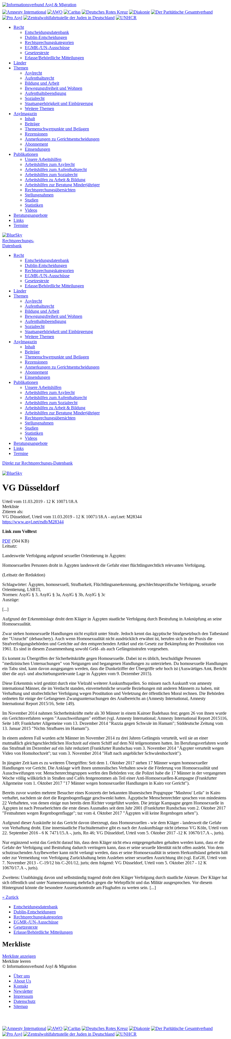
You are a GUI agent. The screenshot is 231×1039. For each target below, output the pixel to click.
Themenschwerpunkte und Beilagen (57, 128)
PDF (6, 541)
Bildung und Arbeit (42, 83)
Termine (21, 225)
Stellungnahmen (39, 195)
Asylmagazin (25, 113)
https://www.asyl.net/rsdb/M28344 (33, 521)
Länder (20, 62)
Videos (31, 210)
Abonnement (36, 144)
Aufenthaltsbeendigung (45, 93)
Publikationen (26, 154)
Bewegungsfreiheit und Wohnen (53, 88)
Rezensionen (36, 134)
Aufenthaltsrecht (39, 78)
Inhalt (30, 118)
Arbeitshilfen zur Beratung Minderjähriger (62, 184)
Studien (31, 200)
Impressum (23, 996)
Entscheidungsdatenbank (47, 32)
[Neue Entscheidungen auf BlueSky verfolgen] (115, 235)
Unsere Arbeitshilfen (43, 159)
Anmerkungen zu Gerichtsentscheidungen (62, 139)
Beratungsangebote (31, 215)
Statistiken (34, 205)
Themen (21, 67)
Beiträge (32, 123)
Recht (19, 27)
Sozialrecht (35, 98)
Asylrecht (33, 73)
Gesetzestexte (37, 52)
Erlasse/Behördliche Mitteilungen (54, 57)
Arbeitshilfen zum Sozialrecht (51, 174)
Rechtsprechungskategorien (49, 42)
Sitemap (21, 1006)
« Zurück (10, 897)
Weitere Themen (39, 108)
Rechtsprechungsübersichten (50, 189)
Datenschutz (24, 1001)
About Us (22, 981)
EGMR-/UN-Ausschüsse (47, 47)
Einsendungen (37, 149)
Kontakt (21, 986)
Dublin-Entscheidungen (46, 37)
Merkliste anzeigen (19, 956)
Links (19, 220)
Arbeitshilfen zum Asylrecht (50, 164)
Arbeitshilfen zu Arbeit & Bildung (55, 179)
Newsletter (23, 991)
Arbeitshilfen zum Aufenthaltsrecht (56, 169)
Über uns (22, 976)
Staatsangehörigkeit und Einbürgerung (59, 103)
